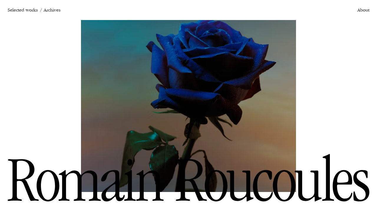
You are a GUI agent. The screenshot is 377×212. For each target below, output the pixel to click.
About (363, 10)
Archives (52, 10)
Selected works (23, 10)
